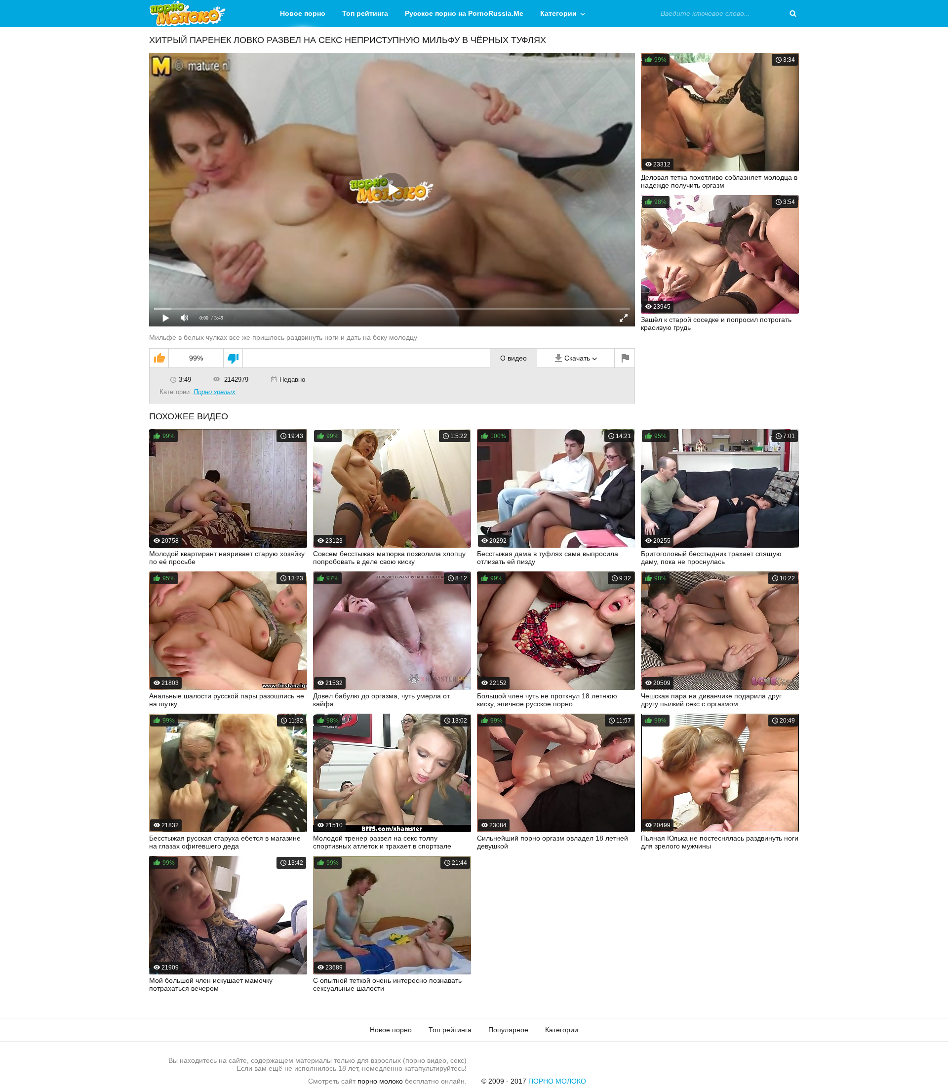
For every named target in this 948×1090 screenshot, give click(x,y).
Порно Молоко (557, 1081)
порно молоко (380, 1081)
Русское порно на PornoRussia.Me (464, 13)
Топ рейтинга (365, 13)
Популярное (508, 1030)
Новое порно (302, 13)
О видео (513, 358)
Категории (558, 13)
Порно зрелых (215, 392)
